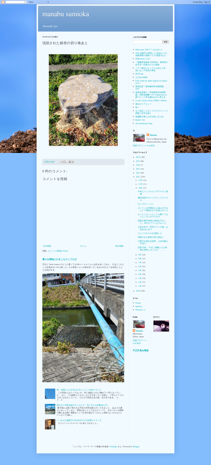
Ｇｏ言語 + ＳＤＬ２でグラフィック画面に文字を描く (151, 112)
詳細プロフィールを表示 (144, 145)
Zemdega (113, 446)
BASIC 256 (140, 120)
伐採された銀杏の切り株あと (151, 237)
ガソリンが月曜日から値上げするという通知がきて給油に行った (153, 209)
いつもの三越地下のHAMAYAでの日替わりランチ (79, 420)
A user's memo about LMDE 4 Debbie (151, 100)
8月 (140, 258)
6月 (140, 266)
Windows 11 (140, 309)
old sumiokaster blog (143, 123)
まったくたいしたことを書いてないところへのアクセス (153, 215)
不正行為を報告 (141, 350)
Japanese (138, 306)
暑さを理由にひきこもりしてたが (59, 259)
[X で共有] (67, 161)
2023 (138, 168)
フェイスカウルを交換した (150, 233)
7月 (140, 262)
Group (138, 302)
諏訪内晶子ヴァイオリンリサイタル (153, 198)
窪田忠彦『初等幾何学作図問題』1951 (150, 87)
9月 (140, 254)
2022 (138, 172)
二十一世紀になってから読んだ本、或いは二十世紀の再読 (151, 69)
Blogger (136, 446)
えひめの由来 (141, 77)
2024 (138, 165)
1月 (140, 286)
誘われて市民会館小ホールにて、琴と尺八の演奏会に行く (83, 405)
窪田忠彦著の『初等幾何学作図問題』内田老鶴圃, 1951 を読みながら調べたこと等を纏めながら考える (151, 94)
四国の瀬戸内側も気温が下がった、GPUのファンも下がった (152, 221)
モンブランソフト (146, 204)
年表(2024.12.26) (142, 58)
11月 (140, 184)
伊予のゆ (139, 73)
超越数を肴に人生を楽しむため (149, 116)
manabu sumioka (65, 13)
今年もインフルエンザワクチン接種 (153, 192)
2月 (140, 282)
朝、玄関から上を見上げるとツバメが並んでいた (79, 389)
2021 (138, 176)
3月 (140, 278)
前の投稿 (119, 246)
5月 (140, 270)
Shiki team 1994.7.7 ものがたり (148, 49)
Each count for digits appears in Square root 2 (151, 81)
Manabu (153, 135)
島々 (137, 107)
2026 (138, 157)
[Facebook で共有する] (69, 161)
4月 (140, 274)
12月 (140, 180)
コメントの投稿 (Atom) (58, 250)
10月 (140, 187)
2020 (138, 290)
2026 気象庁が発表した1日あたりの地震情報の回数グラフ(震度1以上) (151, 54)
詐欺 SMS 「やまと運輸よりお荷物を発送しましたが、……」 (152, 248)
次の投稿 (47, 246)
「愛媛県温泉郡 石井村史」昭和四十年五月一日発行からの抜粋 (151, 63)
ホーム (83, 246)
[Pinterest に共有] (72, 161)
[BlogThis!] (64, 161)
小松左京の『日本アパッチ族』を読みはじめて (153, 228)
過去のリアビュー (143, 103)
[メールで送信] (61, 161)
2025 (138, 161)
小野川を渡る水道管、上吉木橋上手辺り (153, 242)
